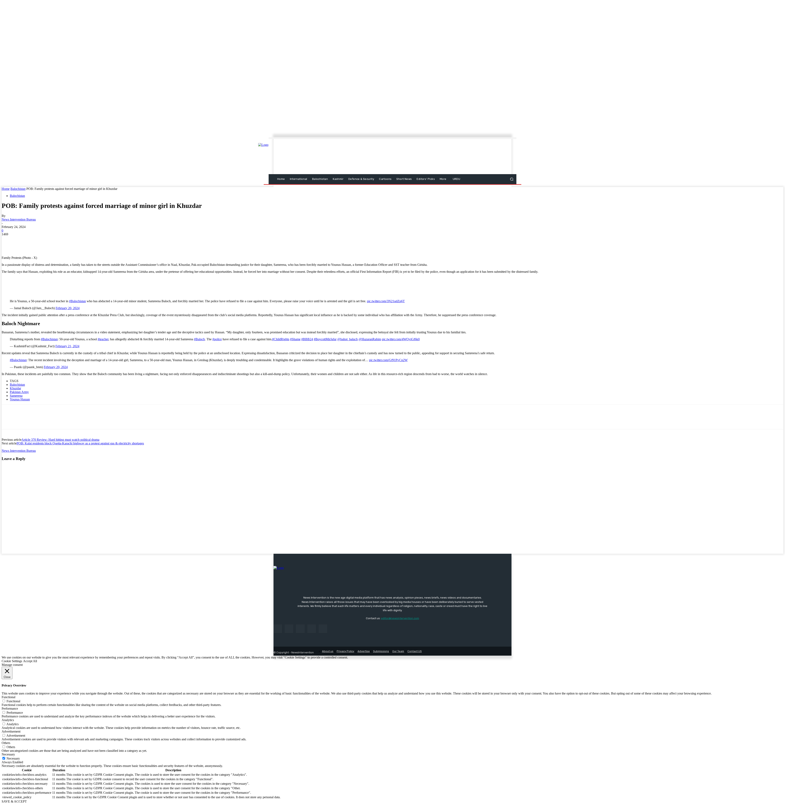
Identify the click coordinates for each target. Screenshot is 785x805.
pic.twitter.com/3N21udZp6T (386, 301)
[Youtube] (323, 629)
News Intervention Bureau (19, 219)
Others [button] (6, 743)
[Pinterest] (38, 240)
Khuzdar (15, 388)
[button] (511, 179)
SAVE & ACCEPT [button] (14, 801)
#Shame (295, 339)
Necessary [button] (8, 754)
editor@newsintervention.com (400, 618)
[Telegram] (67, 240)
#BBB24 (307, 339)
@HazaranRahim (370, 339)
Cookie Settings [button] (12, 661)
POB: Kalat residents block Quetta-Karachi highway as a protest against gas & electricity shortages (80, 443)
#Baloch (199, 339)
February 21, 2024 (67, 346)
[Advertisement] (428, 157)
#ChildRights (280, 339)
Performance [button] (10, 708)
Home (6, 189)
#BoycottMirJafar (325, 339)
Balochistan (18, 189)
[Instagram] (289, 629)
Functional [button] (8, 697)
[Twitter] (23, 240)
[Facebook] (8, 240)
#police (217, 339)
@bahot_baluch (347, 339)
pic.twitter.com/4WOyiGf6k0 (401, 339)
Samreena (16, 395)
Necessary (13, 758)
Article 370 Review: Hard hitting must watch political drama (60, 439)
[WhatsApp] (52, 240)
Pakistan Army (19, 392)
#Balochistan (77, 301)
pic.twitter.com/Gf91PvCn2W (388, 360)
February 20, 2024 (68, 308)
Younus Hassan (20, 399)
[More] (82, 240)
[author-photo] (20, 447)
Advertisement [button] (11, 731)
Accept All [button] (30, 661)
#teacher (103, 339)
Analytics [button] (8, 720)
